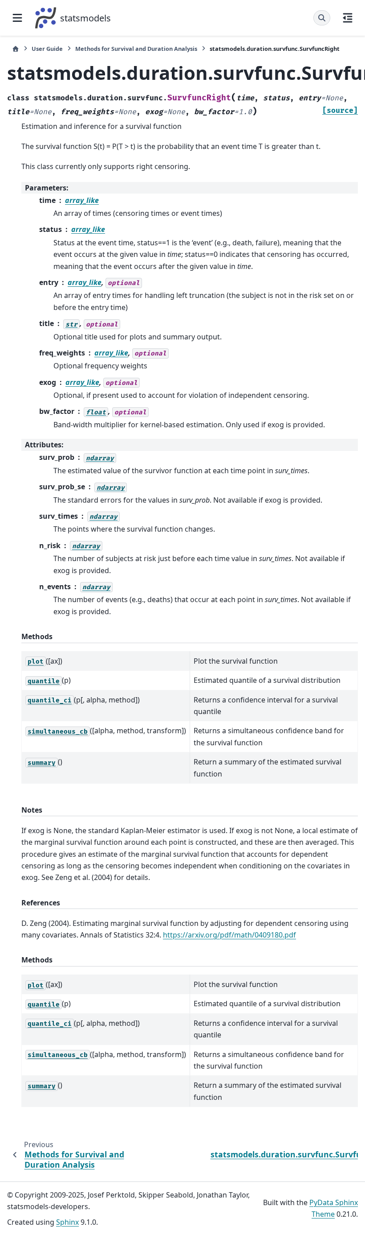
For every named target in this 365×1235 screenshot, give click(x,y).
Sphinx (67, 1222)
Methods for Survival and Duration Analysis (136, 49)
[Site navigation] (17, 17)
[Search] (321, 17)
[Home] (15, 49)
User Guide (47, 49)
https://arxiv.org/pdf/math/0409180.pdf (229, 935)
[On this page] (347, 17)
